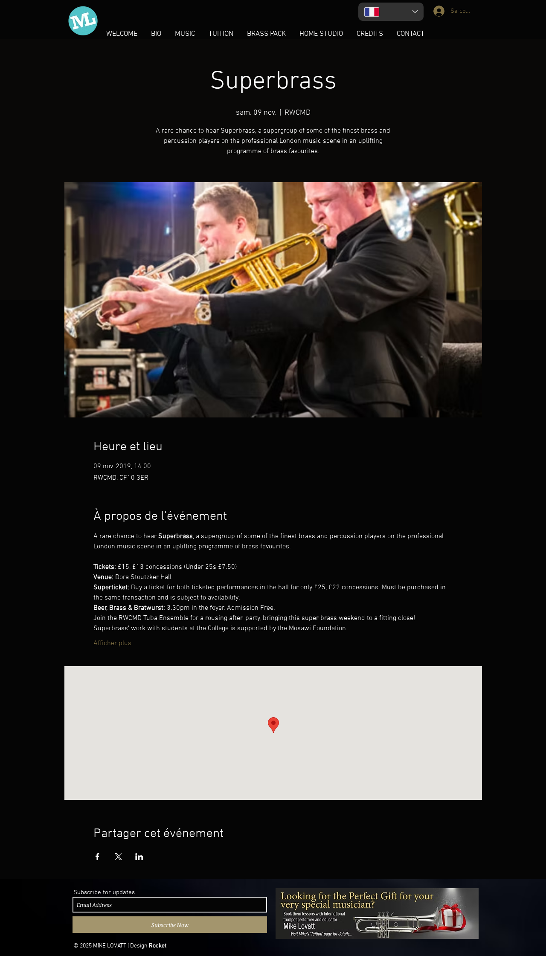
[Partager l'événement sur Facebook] (97, 856)
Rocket (157, 946)
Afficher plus (112, 643)
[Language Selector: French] (391, 12)
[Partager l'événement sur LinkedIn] (139, 856)
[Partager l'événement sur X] (118, 856)
